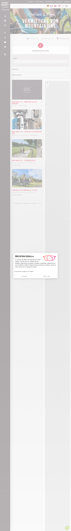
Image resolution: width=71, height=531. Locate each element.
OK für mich (46, 276)
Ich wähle (24, 276)
